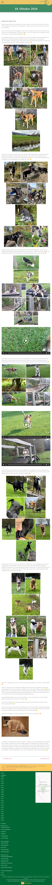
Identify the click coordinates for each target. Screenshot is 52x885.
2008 (2, 818)
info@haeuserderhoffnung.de (9, 769)
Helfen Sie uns (4, 855)
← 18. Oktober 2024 (7, 758)
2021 (2, 781)
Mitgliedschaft (4, 861)
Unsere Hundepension (6, 870)
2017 (2, 798)
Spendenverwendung (6, 867)
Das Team (3, 847)
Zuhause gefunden (5, 829)
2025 (2, 792)
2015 (2, 802)
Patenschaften (4, 858)
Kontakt (3, 875)
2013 (2, 807)
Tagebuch (3, 775)
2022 (2, 785)
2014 (2, 805)
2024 (2, 789)
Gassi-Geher (4, 865)
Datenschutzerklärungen (42, 791)
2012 (2, 809)
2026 (2, 783)
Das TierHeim (4, 843)
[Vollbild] (48, 353)
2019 (2, 776)
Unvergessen (4, 836)
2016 (2, 800)
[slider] (25, 464)
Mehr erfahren (27, 883)
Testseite (3, 823)
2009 (2, 816)
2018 (2, 796)
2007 (2, 820)
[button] (26, 340)
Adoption (3, 833)
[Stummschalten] (46, 353)
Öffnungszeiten (5, 849)
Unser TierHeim (5, 841)
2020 (2, 779)
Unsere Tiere (4, 825)
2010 (2, 813)
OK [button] (22, 883)
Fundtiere (3, 831)
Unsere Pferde (4, 838)
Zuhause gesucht (5, 827)
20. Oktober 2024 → (45, 758)
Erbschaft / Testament (6, 863)
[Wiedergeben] (3, 353)
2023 (2, 787)
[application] (26, 340)
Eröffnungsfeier (5, 845)
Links (2, 872)
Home (2, 773)
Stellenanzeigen (5, 851)
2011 (2, 811)
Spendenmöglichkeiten (7, 856)
